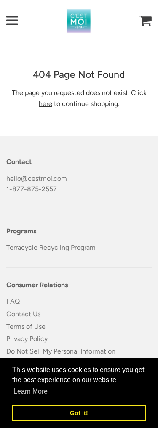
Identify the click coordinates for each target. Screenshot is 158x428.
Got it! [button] (79, 413)
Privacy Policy (27, 339)
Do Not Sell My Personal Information (60, 351)
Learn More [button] (30, 391)
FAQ (13, 301)
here (45, 104)
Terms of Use (26, 326)
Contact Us (23, 314)
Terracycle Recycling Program (51, 247)
